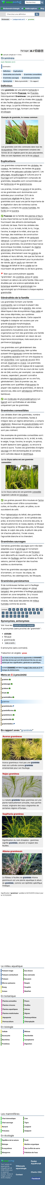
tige (18, 109)
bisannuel (12, 363)
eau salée (36, 311)
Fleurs (26, 1001)
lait (12, 262)
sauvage (5, 451)
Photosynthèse (30, 1017)
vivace (23, 363)
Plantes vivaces (9, 1005)
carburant (34, 237)
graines (34, 253)
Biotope (5, 1144)
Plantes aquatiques (10, 1009)
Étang (4, 987)
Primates (5, 1131)
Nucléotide (28, 1036)
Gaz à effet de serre (32, 1148)
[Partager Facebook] (36, 51)
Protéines (6, 1044)
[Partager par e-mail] (31, 51)
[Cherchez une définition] (37, 14)
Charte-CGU (36, 1172)
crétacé (36, 156)
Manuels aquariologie (21, 1167)
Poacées (34, 93)
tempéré (5, 591)
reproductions (16, 378)
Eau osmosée (29, 975)
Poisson (5, 979)
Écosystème (7, 1148)
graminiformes (17, 350)
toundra (15, 211)
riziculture (23, 495)
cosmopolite (6, 305)
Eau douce (28, 971)
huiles (6, 259)
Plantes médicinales (11, 1013)
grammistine (7, 724)
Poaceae (22, 93)
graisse (5, 688)
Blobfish (27, 991)
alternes (17, 102)
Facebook (36, 1178)
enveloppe (5, 112)
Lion (26, 1118)
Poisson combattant (10, 975)
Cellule (4, 1031)
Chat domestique (9, 1118)
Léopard (27, 1127)
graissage (6, 684)
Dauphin (27, 987)
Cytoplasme (29, 1040)
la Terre (26, 198)
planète (27, 308)
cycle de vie (25, 360)
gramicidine (7, 697)
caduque (5, 588)
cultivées (27, 171)
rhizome (36, 357)
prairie (38, 168)
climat (34, 588)
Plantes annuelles (9, 1001)
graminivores (26, 184)
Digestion (28, 1044)
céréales (35, 165)
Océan (4, 991)
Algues (27, 1013)
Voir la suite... (10, 643)
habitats (4, 208)
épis (18, 552)
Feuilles (27, 1005)
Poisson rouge (7, 971)
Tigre (26, 1123)
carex (35, 277)
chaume (14, 237)
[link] (11, 2)
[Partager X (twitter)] (39, 51)
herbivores (9, 184)
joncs (27, 277)
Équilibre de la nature (10, 1140)
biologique (16, 342)
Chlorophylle (29, 1022)
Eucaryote (6, 1036)
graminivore (7, 715)
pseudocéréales (31, 424)
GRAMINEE (11, 667)
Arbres (27, 1009)
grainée (5, 679)
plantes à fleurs (36, 216)
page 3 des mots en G (32, 667)
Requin (27, 983)
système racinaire (12, 357)
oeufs (19, 262)
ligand (3, 402)
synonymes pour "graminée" (23, 625)
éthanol (5, 241)
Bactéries (6, 1040)
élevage (5, 265)
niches (4, 308)
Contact (19, 1174)
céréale (7, 633)
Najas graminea (11, 773)
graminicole (7, 706)
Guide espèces (31, 8)
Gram (4, 693)
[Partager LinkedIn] (42, 51)
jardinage (21, 549)
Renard (5, 1127)
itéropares (31, 384)
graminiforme (8, 710)
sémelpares (27, 391)
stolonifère (9, 360)
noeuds (38, 99)
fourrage (5, 178)
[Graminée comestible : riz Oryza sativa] (22, 477)
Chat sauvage (7, 1123)
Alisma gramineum (12, 851)
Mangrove (6, 1152)
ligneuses (17, 353)
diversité (12, 324)
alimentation (12, 514)
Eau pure (27, 979)
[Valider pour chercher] (42, 2)
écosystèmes (6, 150)
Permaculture (8, 1022)
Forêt (26, 1140)
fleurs (3, 93)
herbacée (32, 90)
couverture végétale (10, 198)
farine (41, 500)
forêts (3, 211)
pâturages (5, 175)
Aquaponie (7, 1017)
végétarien (6, 424)
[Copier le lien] (34, 51)
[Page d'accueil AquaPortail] (11, 3)
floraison (36, 552)
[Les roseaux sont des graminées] (22, 132)
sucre (23, 241)
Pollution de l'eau (31, 1152)
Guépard (27, 1131)
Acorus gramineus (12, 736)
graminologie (27, 286)
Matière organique (31, 1144)
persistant (38, 591)
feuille (3, 109)
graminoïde (6, 292)
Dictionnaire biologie (11, 8)
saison (25, 588)
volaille (28, 265)
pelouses (19, 171)
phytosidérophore (28, 399)
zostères (20, 277)
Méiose (27, 1031)
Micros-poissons (8, 983)
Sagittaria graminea (13, 814)
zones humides (29, 208)
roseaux (4, 168)
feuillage (15, 558)
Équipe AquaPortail (36, 1162)
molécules (12, 399)
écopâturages (17, 175)
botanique (5, 286)
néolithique (28, 454)
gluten (25, 444)
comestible (36, 492)
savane (25, 189)
